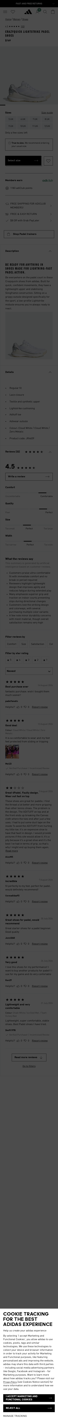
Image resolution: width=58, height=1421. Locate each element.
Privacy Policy (10, 1382)
